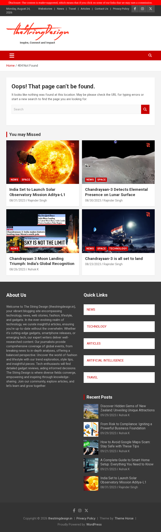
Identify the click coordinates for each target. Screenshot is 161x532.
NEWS (91, 309)
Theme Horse (124, 518)
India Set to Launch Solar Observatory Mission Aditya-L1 (37, 192)
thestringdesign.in (60, 518)
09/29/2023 (108, 415)
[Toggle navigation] (11, 55)
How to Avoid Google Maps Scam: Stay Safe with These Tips (125, 444)
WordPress (94, 524)
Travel (72, 8)
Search (145, 109)
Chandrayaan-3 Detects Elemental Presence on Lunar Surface (116, 192)
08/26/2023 (17, 269)
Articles (85, 8)
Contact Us (101, 8)
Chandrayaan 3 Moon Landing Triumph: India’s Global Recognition (41, 261)
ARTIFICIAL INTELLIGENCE (105, 360)
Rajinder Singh (37, 200)
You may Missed (25, 134)
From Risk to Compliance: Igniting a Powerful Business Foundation (126, 426)
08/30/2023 (93, 200)
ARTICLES (94, 343)
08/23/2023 (93, 264)
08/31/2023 (17, 200)
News (60, 8)
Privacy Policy (121, 8)
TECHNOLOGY (96, 326)
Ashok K (33, 269)
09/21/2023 (108, 451)
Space (26, 179)
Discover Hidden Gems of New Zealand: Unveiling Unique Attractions (127, 408)
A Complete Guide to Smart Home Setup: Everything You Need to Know (126, 462)
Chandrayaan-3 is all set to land (114, 258)
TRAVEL (92, 377)
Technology (118, 248)
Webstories (45, 8)
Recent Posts (99, 397)
